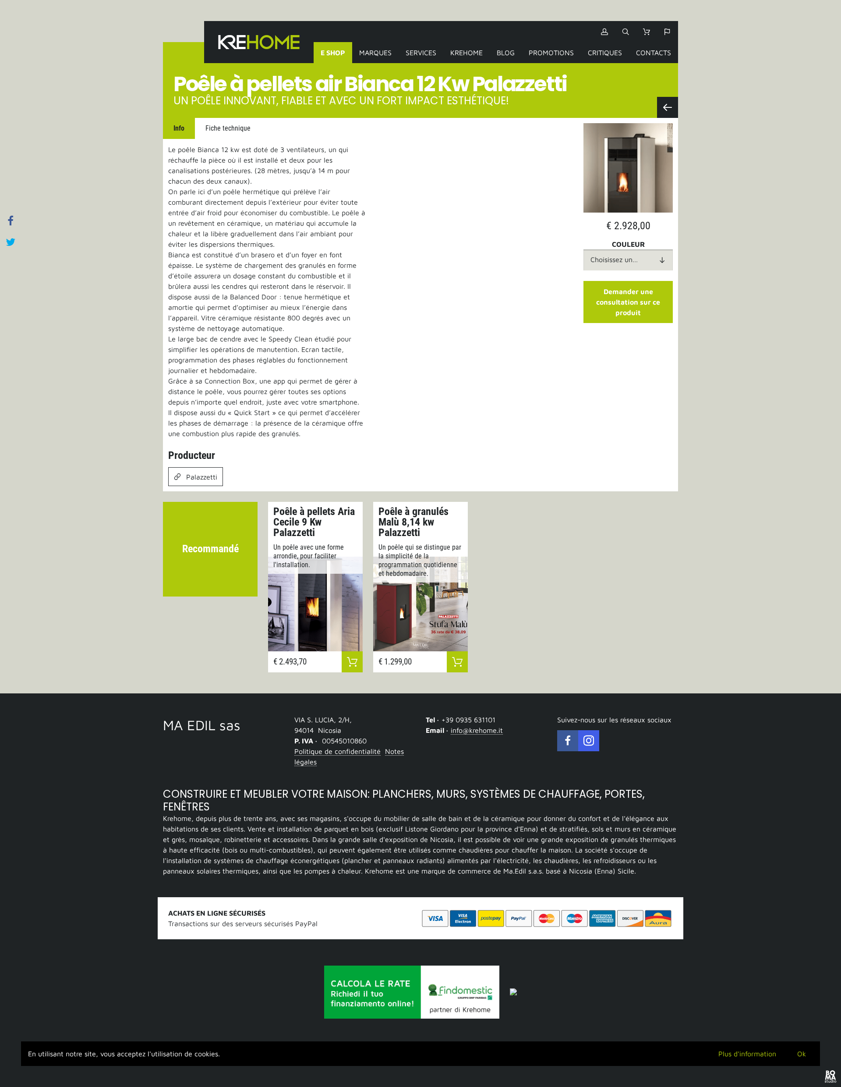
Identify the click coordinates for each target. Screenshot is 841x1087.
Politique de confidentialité (337, 751)
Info (178, 128)
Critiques (605, 53)
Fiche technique (228, 128)
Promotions (551, 53)
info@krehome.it (477, 730)
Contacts (653, 53)
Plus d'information (747, 1054)
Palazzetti (201, 477)
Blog (506, 53)
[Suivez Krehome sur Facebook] (567, 740)
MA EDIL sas (201, 725)
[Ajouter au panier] (352, 661)
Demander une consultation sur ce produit (628, 302)
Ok (801, 1054)
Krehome (259, 42)
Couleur (628, 244)
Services (421, 53)
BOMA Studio (830, 1076)
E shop (333, 53)
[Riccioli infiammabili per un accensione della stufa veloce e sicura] (667, 107)
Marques (375, 53)
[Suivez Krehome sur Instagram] (588, 740)
